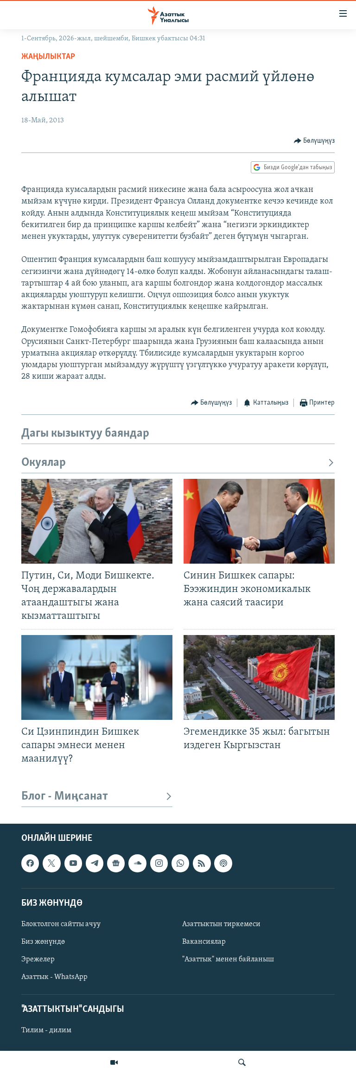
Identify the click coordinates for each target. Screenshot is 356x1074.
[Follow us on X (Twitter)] (51, 863)
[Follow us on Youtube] (73, 863)
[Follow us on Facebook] (30, 863)
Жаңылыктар (48, 57)
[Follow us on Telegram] (94, 863)
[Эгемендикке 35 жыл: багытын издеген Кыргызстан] (259, 677)
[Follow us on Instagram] (159, 863)
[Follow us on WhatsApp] (180, 863)
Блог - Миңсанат (64, 796)
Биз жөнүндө (43, 942)
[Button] (314, 141)
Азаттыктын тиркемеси (221, 924)
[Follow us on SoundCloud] (137, 863)
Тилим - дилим (46, 1031)
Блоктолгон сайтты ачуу (61, 924)
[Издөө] (242, 1062)
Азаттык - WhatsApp (54, 977)
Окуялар (43, 463)
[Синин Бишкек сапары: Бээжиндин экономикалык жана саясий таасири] (259, 521)
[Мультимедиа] (114, 1062)
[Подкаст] (223, 863)
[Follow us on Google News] (116, 863)
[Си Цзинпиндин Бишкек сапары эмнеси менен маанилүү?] (96, 677)
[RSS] (201, 863)
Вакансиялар (204, 942)
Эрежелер (38, 959)
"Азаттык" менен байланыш (228, 959)
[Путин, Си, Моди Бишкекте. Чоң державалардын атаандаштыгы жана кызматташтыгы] (96, 521)
